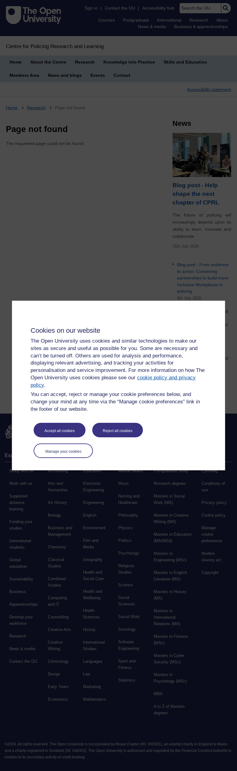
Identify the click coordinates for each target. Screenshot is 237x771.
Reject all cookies (117, 431)
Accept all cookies (59, 431)
